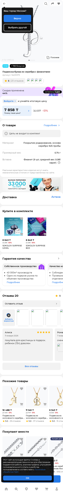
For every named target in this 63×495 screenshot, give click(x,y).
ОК (27, 478)
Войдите (9, 101)
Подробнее (50, 125)
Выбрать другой (17, 27)
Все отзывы (31, 366)
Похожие (54, 57)
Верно (17, 18)
